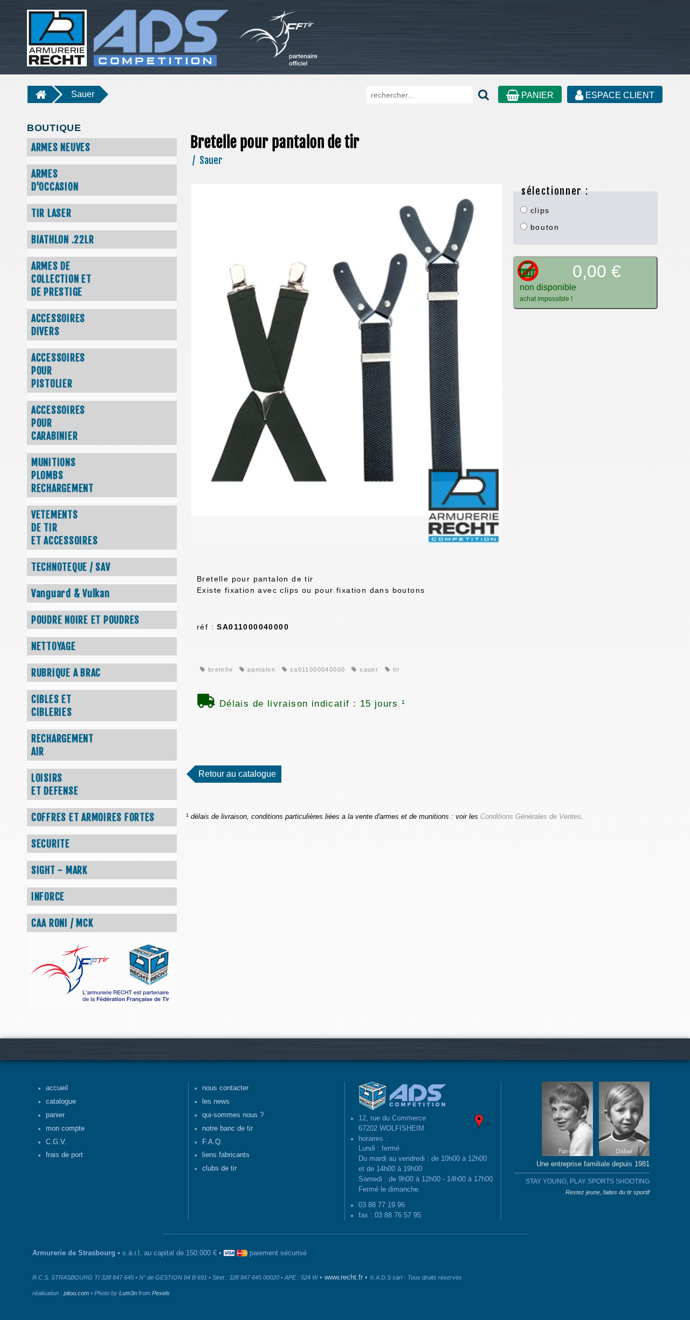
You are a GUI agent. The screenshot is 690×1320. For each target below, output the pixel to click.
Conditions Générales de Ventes (530, 816)
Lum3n (128, 1293)
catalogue (61, 1101)
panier (55, 1115)
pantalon (260, 669)
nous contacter (225, 1088)
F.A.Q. (212, 1142)
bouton (543, 227)
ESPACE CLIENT (618, 95)
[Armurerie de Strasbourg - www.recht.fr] (126, 32)
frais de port (64, 1155)
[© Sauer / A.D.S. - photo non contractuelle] (346, 364)
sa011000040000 (316, 669)
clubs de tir (219, 1168)
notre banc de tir (227, 1128)
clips (538, 210)
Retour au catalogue (237, 773)
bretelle (219, 669)
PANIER (536, 95)
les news (216, 1101)
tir (395, 669)
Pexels (161, 1293)
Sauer (82, 94)
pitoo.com (76, 1293)
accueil (57, 1088)
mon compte (65, 1128)
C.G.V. (56, 1142)
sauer (367, 669)
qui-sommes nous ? (233, 1115)
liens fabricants (226, 1155)
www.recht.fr (344, 1277)
